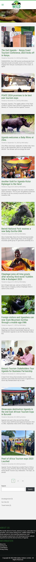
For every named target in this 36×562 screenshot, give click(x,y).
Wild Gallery (24, 58)
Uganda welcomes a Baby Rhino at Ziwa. (17, 138)
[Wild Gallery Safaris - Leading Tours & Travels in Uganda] (16, 4)
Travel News (3, 547)
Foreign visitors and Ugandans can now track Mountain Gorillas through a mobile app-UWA (17, 320)
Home (3, 12)
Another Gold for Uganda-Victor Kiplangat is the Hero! (16, 182)
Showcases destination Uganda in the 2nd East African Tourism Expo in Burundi (17, 412)
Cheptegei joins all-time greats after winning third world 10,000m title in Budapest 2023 (17, 277)
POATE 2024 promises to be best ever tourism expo (16, 96)
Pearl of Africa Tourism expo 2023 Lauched (17, 460)
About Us (3, 544)
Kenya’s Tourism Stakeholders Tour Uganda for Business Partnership (17, 369)
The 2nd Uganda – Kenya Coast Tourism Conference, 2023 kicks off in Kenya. (17, 53)
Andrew (23, 374)
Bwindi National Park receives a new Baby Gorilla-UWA (16, 230)
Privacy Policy (4, 549)
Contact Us (3, 546)
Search (3, 486)
